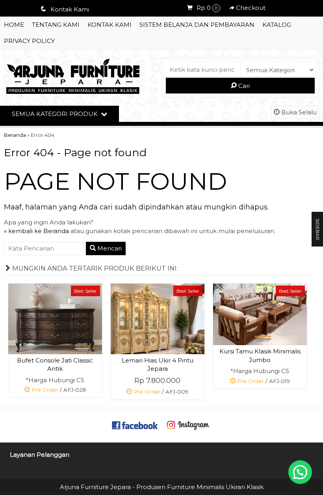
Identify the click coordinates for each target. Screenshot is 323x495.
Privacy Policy (29, 41)
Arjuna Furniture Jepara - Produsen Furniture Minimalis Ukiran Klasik (162, 487)
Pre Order (58, 391)
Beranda (15, 135)
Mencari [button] (109, 248)
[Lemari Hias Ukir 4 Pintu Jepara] (157, 318)
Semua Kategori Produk (55, 114)
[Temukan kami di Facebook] (135, 424)
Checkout (249, 7)
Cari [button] (243, 86)
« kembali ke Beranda (36, 231)
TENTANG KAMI (56, 24)
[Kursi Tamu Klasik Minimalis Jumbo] (260, 314)
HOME (14, 24)
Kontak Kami (109, 24)
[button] (300, 472)
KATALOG (276, 24)
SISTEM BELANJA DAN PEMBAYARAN (196, 24)
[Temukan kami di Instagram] (187, 424)
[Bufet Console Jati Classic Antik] (55, 318)
